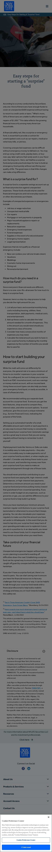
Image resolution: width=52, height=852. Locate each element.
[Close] (48, 817)
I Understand (26, 847)
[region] (26, 833)
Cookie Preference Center (26, 840)
